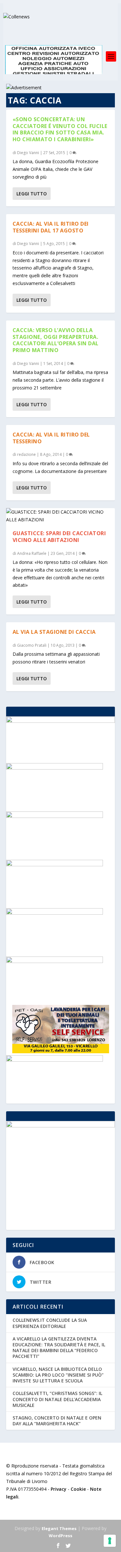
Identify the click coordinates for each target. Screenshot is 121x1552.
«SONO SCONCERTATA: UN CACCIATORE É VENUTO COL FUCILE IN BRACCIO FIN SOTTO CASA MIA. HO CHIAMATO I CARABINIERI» (60, 129)
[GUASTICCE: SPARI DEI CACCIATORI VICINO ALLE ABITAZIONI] (60, 516)
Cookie (78, 1489)
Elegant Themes (59, 1528)
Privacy (58, 1489)
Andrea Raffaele (31, 553)
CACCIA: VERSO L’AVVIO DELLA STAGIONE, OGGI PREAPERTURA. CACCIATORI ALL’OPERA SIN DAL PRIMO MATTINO (56, 340)
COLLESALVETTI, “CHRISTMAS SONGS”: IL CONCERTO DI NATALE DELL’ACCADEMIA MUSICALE (57, 1399)
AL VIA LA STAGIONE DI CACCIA (54, 631)
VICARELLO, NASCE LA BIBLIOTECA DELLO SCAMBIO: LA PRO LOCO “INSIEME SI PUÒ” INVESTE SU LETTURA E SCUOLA (58, 1375)
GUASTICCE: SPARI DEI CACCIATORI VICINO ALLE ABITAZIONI (59, 537)
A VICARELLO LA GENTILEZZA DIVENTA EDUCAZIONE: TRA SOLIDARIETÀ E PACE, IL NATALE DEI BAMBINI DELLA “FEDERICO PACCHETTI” (59, 1348)
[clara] (54, 1060)
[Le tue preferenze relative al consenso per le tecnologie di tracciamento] (110, 1541)
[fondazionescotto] (54, 913)
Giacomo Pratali (31, 645)
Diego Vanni (28, 152)
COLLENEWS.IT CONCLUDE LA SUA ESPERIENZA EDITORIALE (50, 1323)
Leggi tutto (31, 194)
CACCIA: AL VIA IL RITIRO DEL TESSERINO (51, 438)
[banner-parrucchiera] (54, 961)
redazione (26, 454)
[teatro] (54, 768)
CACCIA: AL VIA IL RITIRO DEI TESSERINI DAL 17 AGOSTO (51, 227)
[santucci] (54, 816)
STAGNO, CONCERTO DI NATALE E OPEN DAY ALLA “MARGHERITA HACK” (57, 1421)
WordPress (60, 1535)
